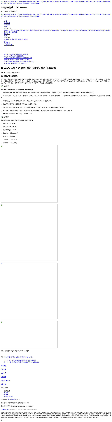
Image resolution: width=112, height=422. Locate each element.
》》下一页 (21, 362)
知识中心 (7, 34)
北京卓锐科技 (12, 399)
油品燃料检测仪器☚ (23, 30)
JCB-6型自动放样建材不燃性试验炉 (15, 63)
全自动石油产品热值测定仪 (12, 357)
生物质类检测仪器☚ (36, 30)
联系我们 (7, 43)
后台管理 (3, 377)
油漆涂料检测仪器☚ (49, 30)
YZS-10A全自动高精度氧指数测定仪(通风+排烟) (19, 61)
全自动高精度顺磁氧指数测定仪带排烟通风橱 (18, 58)
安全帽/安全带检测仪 (77, 30)
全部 (5, 26)
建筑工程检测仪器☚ (90, 30)
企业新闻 (7, 39)
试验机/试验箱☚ (102, 30)
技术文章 (13, 39)
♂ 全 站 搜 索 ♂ (9, 45)
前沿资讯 (19, 39)
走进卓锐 (7, 23)
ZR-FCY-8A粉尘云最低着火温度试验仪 (16, 54)
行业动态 (25, 39)
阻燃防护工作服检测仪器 (63, 30)
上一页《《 (20, 360)
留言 (5, 41)
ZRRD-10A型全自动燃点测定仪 (14, 56)
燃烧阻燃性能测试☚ (10, 30)
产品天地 (7, 24)
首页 (5, 21)
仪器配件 (14, 32)
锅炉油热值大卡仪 (27, 357)
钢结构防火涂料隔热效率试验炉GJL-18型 (16, 59)
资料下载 (3, 384)
